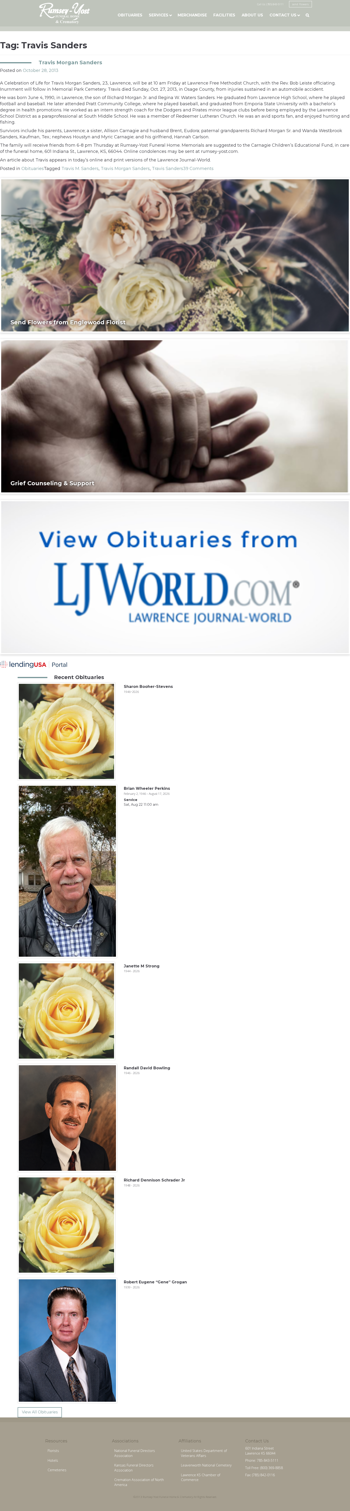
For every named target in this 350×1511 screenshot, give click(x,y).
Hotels (53, 1460)
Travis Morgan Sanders (70, 62)
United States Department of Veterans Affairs (204, 1453)
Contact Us (283, 15)
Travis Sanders (167, 168)
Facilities (224, 15)
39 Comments (198, 168)
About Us (252, 15)
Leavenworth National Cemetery (206, 1465)
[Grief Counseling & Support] (175, 416)
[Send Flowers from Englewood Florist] (175, 255)
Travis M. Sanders (80, 168)
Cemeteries (57, 1470)
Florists (53, 1450)
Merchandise (192, 15)
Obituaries (130, 15)
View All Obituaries (40, 1412)
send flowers (300, 4)
